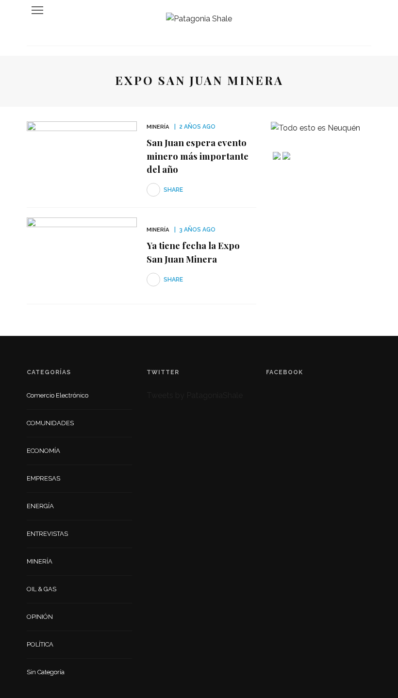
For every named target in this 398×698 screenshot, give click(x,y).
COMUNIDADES (50, 423)
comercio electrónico (57, 395)
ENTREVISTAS (47, 533)
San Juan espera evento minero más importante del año (198, 155)
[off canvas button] (37, 10)
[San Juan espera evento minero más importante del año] (82, 159)
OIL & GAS (41, 589)
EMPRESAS (43, 478)
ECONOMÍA (43, 450)
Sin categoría (46, 672)
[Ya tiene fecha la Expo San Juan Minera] (82, 255)
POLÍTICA (40, 644)
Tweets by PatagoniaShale (195, 395)
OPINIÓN (40, 616)
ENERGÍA (40, 506)
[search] (361, 10)
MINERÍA (158, 127)
